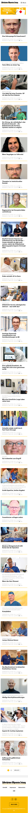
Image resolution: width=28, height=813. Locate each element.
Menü (24, 3)
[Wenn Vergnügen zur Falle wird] (14, 144)
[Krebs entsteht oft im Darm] (14, 264)
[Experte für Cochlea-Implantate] (14, 714)
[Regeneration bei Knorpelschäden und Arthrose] (14, 200)
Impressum (13, 787)
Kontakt (5, 787)
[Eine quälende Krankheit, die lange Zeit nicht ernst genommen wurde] (14, 354)
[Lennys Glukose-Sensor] (14, 628)
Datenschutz (21, 787)
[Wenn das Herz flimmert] (14, 564)
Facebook (12, 800)
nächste (16, 770)
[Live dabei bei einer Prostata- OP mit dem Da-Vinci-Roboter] (14, 82)
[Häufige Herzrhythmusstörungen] (14, 686)
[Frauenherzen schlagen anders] (14, 507)
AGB (14, 791)
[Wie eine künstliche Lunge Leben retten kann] (14, 386)
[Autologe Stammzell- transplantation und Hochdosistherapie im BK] (14, 323)
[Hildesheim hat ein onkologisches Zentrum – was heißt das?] (14, 293)
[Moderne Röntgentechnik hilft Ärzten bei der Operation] (14, 534)
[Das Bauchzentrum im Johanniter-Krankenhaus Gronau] (14, 657)
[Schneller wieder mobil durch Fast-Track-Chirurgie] (14, 418)
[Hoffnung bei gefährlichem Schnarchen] (14, 748)
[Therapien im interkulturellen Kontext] (14, 171)
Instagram (15, 800)
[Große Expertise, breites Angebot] (14, 475)
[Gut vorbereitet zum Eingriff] (14, 447)
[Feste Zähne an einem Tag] (14, 53)
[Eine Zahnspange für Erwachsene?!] (14, 26)
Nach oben (14, 804)
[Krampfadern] (14, 598)
